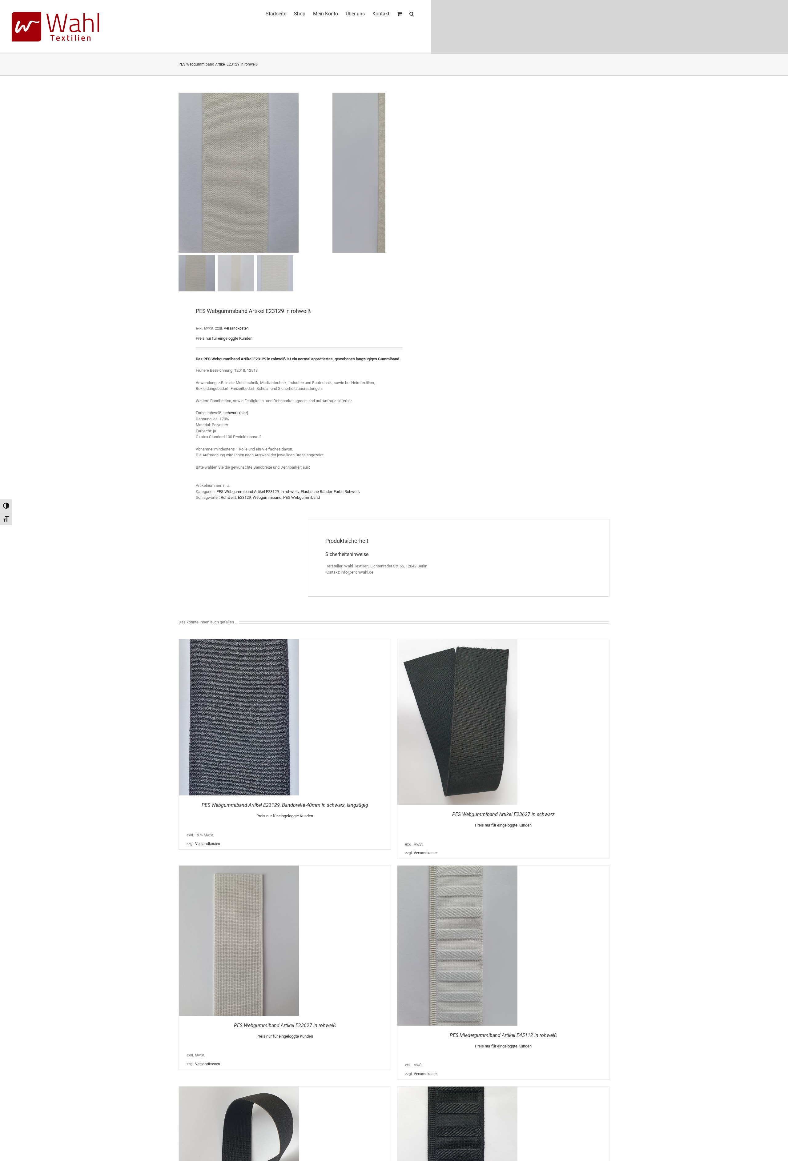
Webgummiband (267, 497)
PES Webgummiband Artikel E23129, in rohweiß (257, 491)
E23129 (244, 497)
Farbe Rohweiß (347, 491)
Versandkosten (236, 328)
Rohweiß (228, 497)
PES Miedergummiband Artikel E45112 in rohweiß (503, 1035)
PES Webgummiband (301, 497)
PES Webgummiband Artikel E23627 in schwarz (503, 814)
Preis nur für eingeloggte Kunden (224, 338)
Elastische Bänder (316, 491)
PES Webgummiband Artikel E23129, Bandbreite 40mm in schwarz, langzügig (285, 805)
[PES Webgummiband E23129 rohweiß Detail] (255, 173)
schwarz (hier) (235, 412)
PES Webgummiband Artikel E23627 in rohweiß (285, 1025)
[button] (411, 13)
